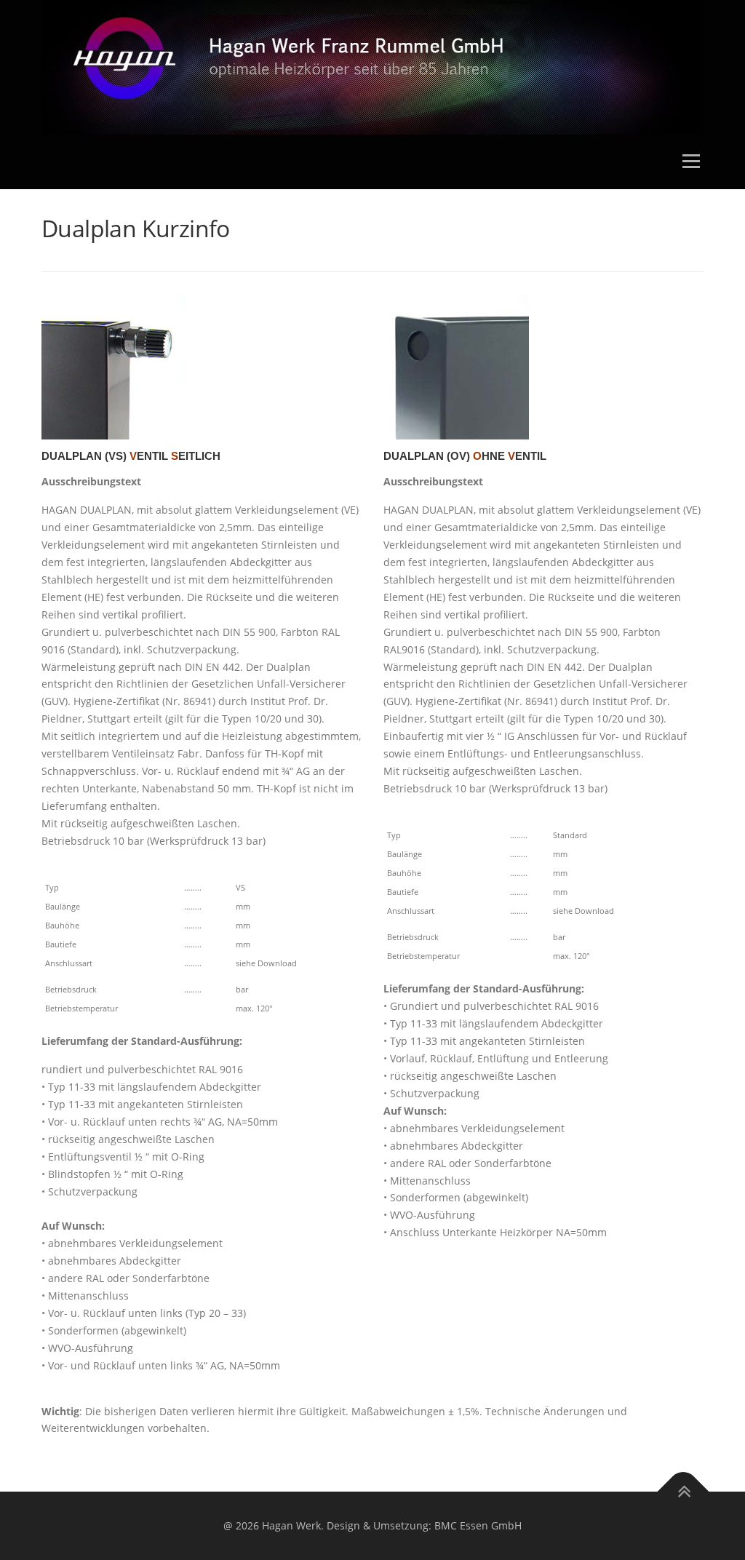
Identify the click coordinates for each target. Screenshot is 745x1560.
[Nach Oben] (683, 1492)
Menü (691, 161)
